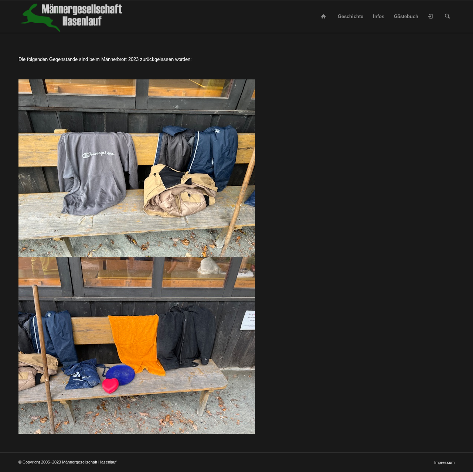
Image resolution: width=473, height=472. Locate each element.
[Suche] (447, 16)
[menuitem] (324, 16)
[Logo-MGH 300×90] (72, 16)
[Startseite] (324, 16)
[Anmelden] (431, 16)
